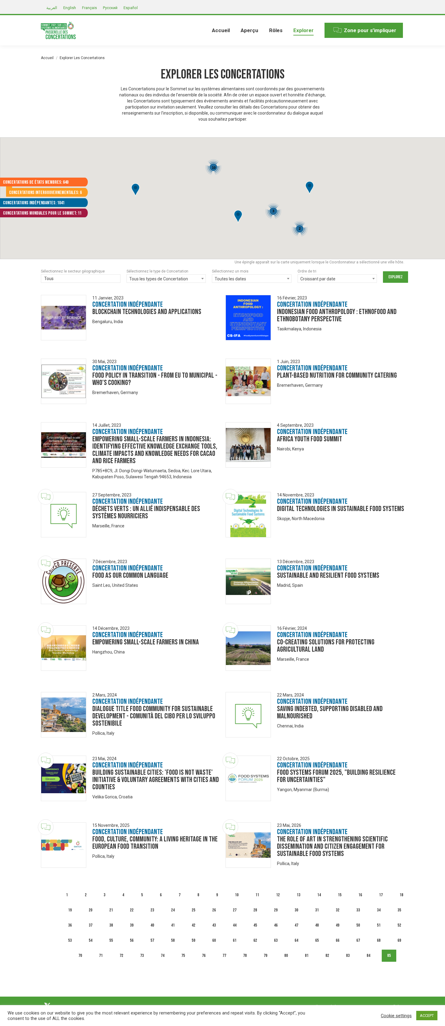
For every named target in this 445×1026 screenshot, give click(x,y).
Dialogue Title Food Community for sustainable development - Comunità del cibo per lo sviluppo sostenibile (153, 716)
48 (317, 925)
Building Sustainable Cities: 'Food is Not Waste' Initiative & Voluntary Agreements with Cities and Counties (155, 779)
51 (379, 925)
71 (101, 955)
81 (306, 955)
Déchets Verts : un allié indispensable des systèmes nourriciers (146, 512)
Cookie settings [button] (396, 1015)
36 (70, 925)
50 (358, 925)
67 (358, 940)
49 (337, 925)
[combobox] (80, 279)
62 (255, 940)
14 (319, 894)
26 (214, 910)
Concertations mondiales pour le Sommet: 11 (42, 213)
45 (255, 925)
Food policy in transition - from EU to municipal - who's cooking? (154, 379)
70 (80, 955)
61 (234, 940)
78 (245, 955)
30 (296, 910)
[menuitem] (221, 30)
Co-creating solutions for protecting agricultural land (325, 646)
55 (111, 940)
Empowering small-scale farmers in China (145, 642)
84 (368, 955)
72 (121, 955)
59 (193, 940)
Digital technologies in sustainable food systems (340, 508)
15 (339, 894)
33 (358, 910)
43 (214, 925)
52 (399, 925)
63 (276, 940)
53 (70, 940)
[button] (238, 217)
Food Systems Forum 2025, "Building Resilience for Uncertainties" (336, 776)
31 (317, 910)
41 (173, 925)
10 (237, 894)
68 (379, 940)
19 (70, 910)
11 (257, 894)
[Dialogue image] (63, 317)
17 (381, 894)
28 (255, 910)
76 (204, 955)
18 (401, 894)
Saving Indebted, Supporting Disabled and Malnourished (330, 712)
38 (111, 925)
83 (348, 955)
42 (193, 925)
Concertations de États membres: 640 (35, 182)
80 (286, 955)
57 (152, 940)
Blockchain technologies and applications (146, 311)
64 (296, 940)
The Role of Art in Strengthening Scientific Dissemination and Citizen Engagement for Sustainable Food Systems (332, 846)
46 (276, 925)
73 (142, 955)
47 (296, 925)
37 (90, 925)
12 (278, 894)
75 (183, 955)
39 (132, 925)
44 (234, 925)
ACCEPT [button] (427, 1015)
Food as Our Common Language (130, 575)
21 (111, 910)
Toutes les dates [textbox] (230, 278)
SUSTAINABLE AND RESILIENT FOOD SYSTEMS (328, 575)
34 (379, 910)
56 (132, 940)
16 (360, 894)
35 (399, 910)
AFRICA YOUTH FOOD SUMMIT (309, 439)
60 (214, 940)
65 (317, 940)
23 (152, 910)
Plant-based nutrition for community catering (337, 375)
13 (298, 894)
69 (399, 940)
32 (337, 910)
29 (276, 910)
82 (327, 955)
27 (234, 910)
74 (162, 955)
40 (152, 925)
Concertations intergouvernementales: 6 (45, 193)
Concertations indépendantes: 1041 (33, 203)
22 (132, 910)
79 (265, 955)
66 (337, 940)
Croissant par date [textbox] (317, 278)
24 (173, 910)
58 (173, 940)
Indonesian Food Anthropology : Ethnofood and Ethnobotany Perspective (337, 315)
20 (90, 910)
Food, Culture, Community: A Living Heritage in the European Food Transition (155, 843)
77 (224, 955)
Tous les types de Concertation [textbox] (158, 278)
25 (193, 910)
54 (90, 940)
